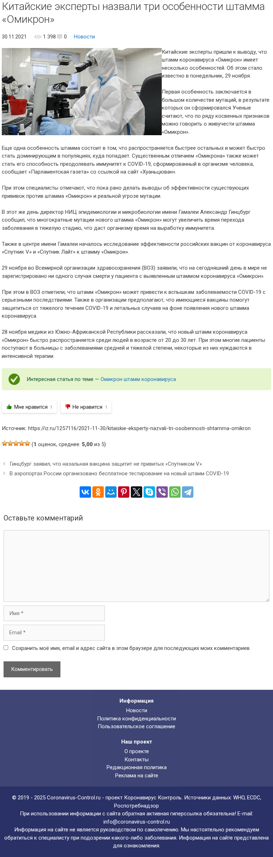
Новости (84, 36)
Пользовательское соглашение (136, 726)
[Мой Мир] (111, 492)
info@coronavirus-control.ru (136, 822)
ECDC (253, 797)
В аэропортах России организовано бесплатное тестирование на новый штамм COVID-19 (119, 473)
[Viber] (162, 492)
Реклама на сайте (136, 775)
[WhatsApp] (175, 492)
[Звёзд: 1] (4, 443)
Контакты (136, 759)
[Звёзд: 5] (27, 443)
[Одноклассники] (98, 492)
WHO (239, 797)
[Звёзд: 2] (10, 443)
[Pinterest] (123, 492)
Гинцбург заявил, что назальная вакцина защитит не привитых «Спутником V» (106, 464)
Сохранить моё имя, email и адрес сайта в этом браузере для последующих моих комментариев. (131, 648)
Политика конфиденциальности (136, 718)
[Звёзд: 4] (22, 443)
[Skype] (149, 492)
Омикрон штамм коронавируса (138, 379)
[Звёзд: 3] (16, 443)
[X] (136, 492)
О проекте (136, 751)
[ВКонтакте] (85, 492)
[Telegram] (187, 492)
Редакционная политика (137, 767)
